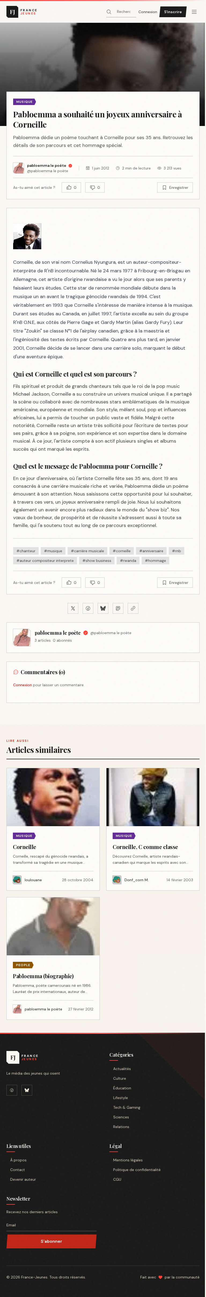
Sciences (121, 1117)
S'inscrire (173, 11)
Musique (24, 102)
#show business (96, 560)
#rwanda (128, 560)
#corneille (122, 550)
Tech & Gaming (126, 1107)
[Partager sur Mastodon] (118, 608)
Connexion (147, 11)
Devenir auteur (23, 1179)
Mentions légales (128, 1160)
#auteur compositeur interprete (45, 560)
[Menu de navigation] (194, 11)
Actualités (122, 1068)
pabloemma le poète (58, 633)
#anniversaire (151, 550)
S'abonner (51, 1241)
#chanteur (25, 550)
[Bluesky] (26, 1090)
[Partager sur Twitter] (73, 608)
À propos (18, 1160)
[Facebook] (11, 1090)
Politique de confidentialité (137, 1169)
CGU (117, 1179)
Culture (119, 1078)
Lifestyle (120, 1097)
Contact (17, 1169)
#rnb (176, 550)
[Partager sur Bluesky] (103, 608)
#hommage (155, 560)
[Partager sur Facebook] (88, 608)
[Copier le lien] (133, 608)
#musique (53, 550)
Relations (121, 1126)
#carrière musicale (87, 550)
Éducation (122, 1088)
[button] (103, 74)
